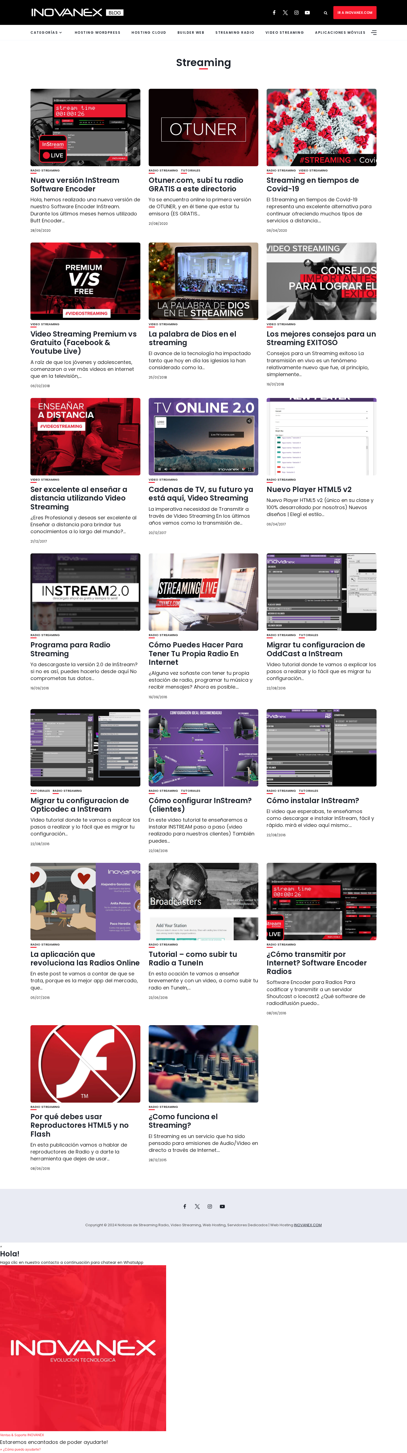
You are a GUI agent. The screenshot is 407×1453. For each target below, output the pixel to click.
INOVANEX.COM (308, 1225)
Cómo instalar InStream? (313, 801)
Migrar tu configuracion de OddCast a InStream (316, 649)
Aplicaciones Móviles (340, 32)
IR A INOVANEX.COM (355, 12)
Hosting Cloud (149, 32)
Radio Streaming (45, 170)
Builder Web (191, 32)
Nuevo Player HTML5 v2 (309, 489)
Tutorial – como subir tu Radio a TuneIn (193, 958)
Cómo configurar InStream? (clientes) (200, 805)
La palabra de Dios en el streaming (192, 338)
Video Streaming (285, 32)
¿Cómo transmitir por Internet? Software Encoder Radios (317, 963)
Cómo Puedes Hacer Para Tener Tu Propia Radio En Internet (196, 653)
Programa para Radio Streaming (70, 649)
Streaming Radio (234, 32)
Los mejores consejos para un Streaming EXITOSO (321, 338)
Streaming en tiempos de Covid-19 (313, 184)
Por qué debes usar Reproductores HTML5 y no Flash (79, 1125)
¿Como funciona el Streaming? (183, 1121)
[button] (203, 1352)
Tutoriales (190, 170)
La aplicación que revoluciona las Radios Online (85, 958)
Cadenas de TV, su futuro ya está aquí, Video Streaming (201, 494)
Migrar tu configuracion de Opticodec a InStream (79, 805)
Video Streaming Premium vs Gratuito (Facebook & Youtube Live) (83, 342)
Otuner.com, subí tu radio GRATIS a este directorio (196, 184)
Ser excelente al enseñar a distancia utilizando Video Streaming (78, 498)
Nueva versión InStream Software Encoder (74, 184)
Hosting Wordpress (98, 32)
